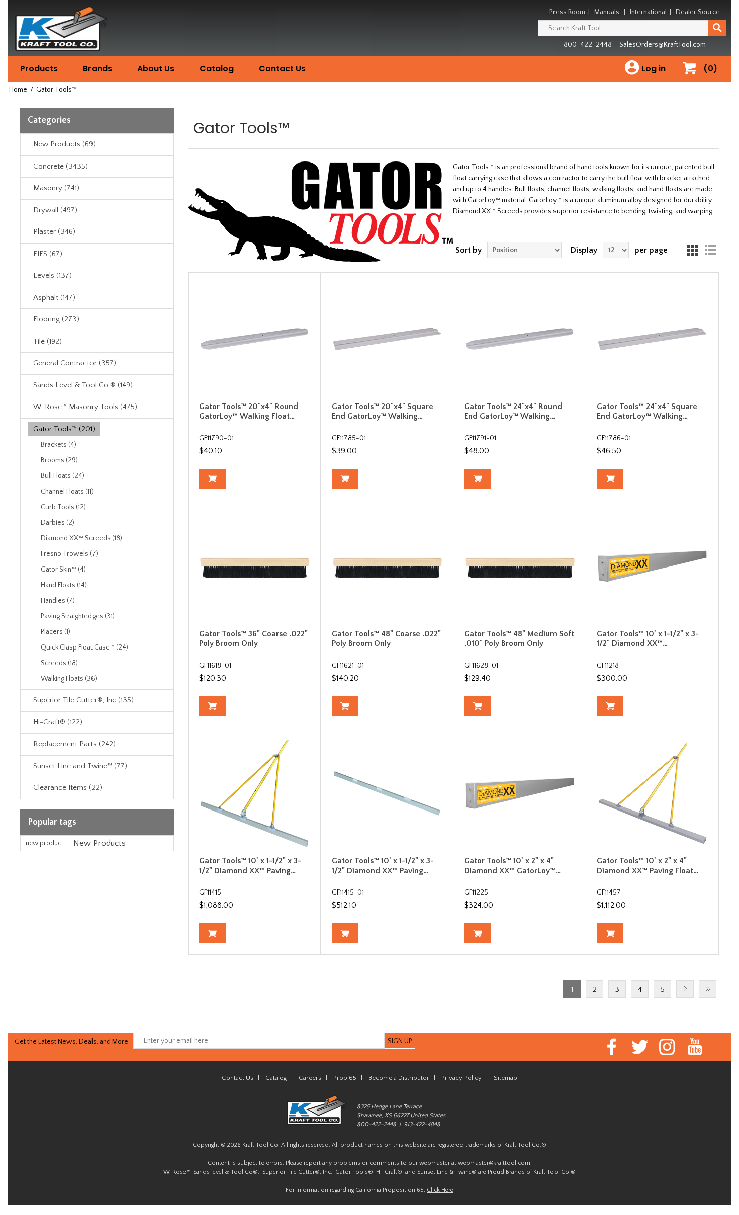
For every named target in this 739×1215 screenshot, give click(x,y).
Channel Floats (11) (67, 492)
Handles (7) (58, 601)
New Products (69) (64, 144)
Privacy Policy (461, 1077)
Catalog (217, 68)
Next (685, 989)
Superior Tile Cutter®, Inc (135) (83, 700)
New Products (99, 843)
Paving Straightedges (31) (78, 616)
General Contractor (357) (74, 363)
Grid (692, 250)
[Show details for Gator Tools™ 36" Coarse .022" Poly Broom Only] (254, 566)
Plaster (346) (54, 231)
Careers (310, 1077)
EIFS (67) (47, 254)
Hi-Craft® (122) (57, 722)
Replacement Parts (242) (74, 744)
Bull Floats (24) (62, 476)
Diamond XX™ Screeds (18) (81, 538)
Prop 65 (344, 1077)
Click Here (440, 1190)
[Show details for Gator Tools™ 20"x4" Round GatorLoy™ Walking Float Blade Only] (254, 338)
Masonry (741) (56, 188)
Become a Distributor (398, 1077)
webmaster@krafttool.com (494, 1163)
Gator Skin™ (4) (63, 569)
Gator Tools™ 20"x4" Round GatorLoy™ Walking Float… (248, 411)
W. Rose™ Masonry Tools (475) (85, 406)
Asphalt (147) (54, 297)
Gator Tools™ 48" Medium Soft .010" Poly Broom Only (519, 638)
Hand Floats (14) (64, 585)
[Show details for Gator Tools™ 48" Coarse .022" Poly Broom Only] (387, 566)
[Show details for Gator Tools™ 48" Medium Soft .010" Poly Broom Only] (519, 566)
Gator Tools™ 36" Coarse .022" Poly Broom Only (253, 638)
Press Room (567, 12)
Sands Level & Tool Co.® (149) (83, 385)
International (648, 12)
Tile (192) (47, 341)
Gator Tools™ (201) (64, 429)
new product (44, 843)
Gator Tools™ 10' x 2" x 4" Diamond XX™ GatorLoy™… (512, 865)
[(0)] (693, 79)
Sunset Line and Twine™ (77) (80, 766)
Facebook (612, 1046)
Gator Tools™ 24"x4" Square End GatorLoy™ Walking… (647, 411)
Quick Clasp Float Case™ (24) (84, 647)
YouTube (695, 1046)
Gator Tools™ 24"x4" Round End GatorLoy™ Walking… (513, 411)
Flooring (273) (56, 319)
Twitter (639, 1046)
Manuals (606, 12)
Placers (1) (55, 632)
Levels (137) (52, 275)
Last (707, 989)
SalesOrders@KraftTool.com (662, 45)
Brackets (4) (58, 445)
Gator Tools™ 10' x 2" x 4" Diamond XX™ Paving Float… (647, 865)
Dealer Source (698, 12)
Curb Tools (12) (63, 507)
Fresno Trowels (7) (69, 554)
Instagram (667, 1046)
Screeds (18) (59, 663)
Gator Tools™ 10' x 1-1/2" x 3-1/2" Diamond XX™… (648, 638)
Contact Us (282, 68)
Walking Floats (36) (69, 679)
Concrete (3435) (60, 166)
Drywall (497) (55, 210)
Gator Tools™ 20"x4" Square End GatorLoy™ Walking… (382, 411)
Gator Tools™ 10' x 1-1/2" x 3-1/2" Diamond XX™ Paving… (250, 865)
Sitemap (505, 1077)
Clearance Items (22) (67, 787)
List (710, 250)
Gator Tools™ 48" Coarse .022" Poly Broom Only (386, 638)
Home (18, 90)
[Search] (717, 28)
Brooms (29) (59, 460)
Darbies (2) (57, 523)
